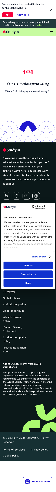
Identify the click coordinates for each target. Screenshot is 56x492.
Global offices (11, 298)
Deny (28, 283)
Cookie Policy (11, 455)
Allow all (28, 265)
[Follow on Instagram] (36, 196)
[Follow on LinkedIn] (6, 196)
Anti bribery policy (14, 304)
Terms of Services (14, 449)
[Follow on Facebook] (16, 196)
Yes (8, 14)
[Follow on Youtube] (26, 196)
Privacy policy (39, 449)
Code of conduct (13, 311)
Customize (26, 274)
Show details (39, 256)
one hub (38, 25)
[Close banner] (51, 207)
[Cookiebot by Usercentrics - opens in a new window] (33, 207)
